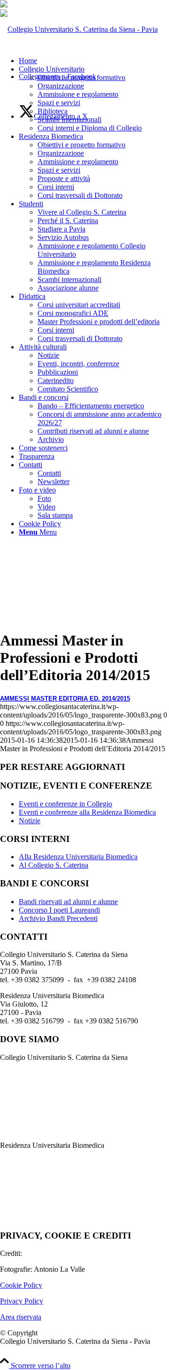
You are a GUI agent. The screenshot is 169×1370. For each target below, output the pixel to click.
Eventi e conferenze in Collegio (65, 804)
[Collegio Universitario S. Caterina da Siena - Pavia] (79, 29)
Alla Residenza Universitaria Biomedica (78, 857)
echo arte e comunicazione (63, 1253)
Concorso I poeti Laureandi (59, 910)
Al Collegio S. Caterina (53, 865)
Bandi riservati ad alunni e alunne (68, 902)
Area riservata (20, 1317)
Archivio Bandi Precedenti (58, 918)
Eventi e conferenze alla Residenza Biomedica (87, 812)
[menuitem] (94, 98)
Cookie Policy (21, 1285)
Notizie (29, 821)
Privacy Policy (21, 1301)
